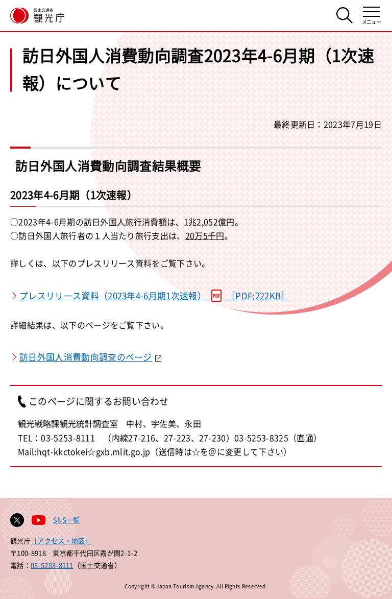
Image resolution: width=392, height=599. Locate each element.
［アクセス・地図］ (61, 540)
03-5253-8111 (52, 565)
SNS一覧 (66, 519)
